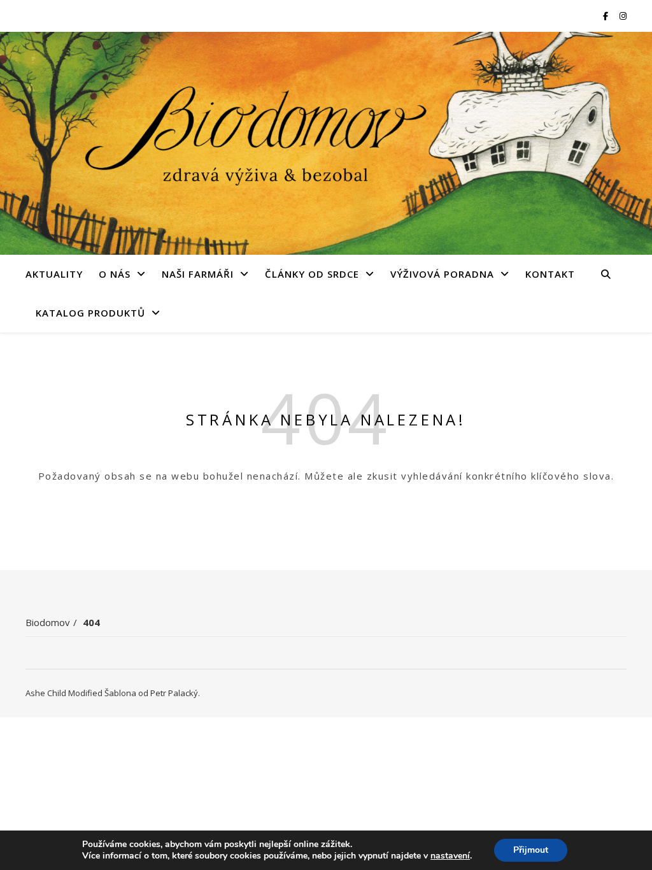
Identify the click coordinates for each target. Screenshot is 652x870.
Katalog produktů (90, 312)
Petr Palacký (174, 693)
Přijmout (530, 850)
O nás (115, 273)
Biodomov (47, 622)
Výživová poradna (442, 273)
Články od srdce (312, 273)
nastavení (450, 856)
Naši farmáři (198, 273)
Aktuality (54, 273)
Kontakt (550, 273)
